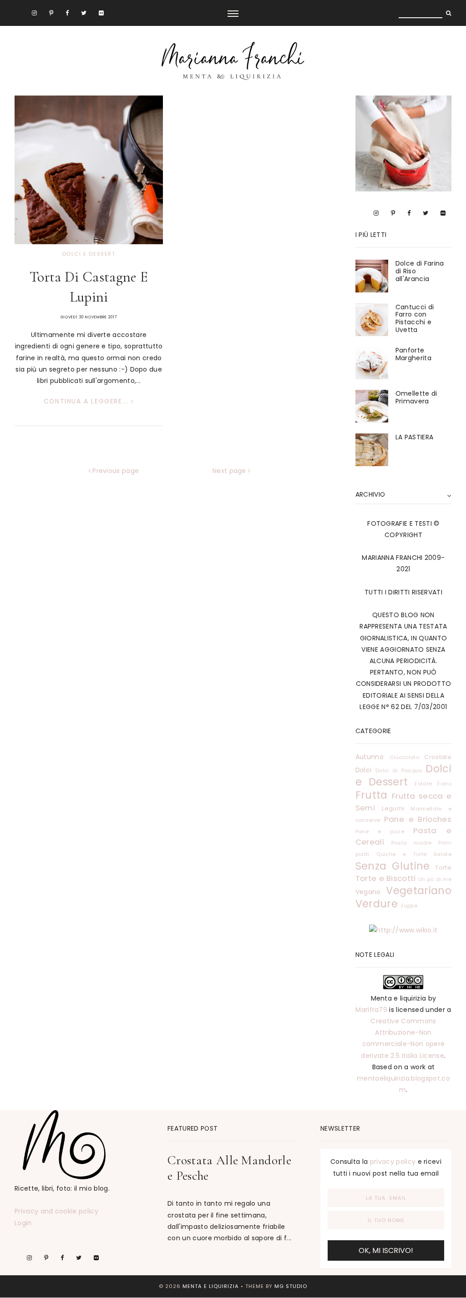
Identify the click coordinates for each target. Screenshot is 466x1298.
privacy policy (392, 1161)
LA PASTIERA (414, 437)
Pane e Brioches (417, 819)
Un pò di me (434, 879)
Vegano (368, 891)
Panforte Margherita (413, 354)
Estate (423, 783)
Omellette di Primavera (416, 397)
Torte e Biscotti (385, 878)
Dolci (363, 770)
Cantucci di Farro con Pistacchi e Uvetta (414, 318)
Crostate (437, 757)
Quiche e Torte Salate (413, 854)
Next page (230, 470)
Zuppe (408, 905)
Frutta (371, 795)
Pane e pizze (379, 831)
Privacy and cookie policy (56, 1211)
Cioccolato (404, 757)
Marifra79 (371, 1009)
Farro (444, 783)
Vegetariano (418, 890)
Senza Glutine (392, 866)
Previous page (115, 470)
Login (23, 1223)
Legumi (393, 808)
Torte (443, 867)
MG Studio (290, 1286)
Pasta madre (411, 842)
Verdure (376, 903)
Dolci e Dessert (89, 253)
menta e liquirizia (210, 1286)
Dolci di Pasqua (398, 770)
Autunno (369, 756)
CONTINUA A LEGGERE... (87, 401)
